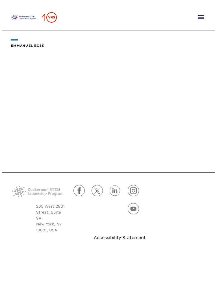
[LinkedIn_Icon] (119, 193)
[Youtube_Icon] (137, 211)
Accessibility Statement (120, 237)
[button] (201, 17)
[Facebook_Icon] (82, 193)
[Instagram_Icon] (137, 193)
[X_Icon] (101, 193)
